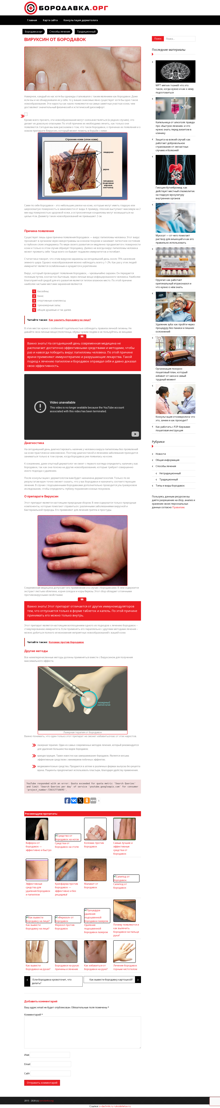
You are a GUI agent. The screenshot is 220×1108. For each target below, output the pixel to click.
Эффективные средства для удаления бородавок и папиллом (38, 889)
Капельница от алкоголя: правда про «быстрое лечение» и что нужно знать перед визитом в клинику (175, 128)
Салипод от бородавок (120, 885)
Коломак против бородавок (94, 844)
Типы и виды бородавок (170, 485)
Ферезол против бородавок (65, 926)
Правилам (178, 507)
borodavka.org (46, 1100)
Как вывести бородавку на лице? (37, 926)
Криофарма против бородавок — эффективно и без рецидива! (66, 889)
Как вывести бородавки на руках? (38, 967)
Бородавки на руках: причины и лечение (67, 967)
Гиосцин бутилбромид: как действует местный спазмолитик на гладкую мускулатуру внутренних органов (175, 193)
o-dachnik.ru (106, 1106)
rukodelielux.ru (122, 1106)
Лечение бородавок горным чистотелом (125, 967)
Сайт (27, 1073)
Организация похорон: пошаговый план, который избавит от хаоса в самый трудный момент (171, 374)
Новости (161, 454)
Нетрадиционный (170, 473)
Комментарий (33, 1014)
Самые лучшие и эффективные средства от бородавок (123, 848)
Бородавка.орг (33, 31)
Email (27, 1064)
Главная (32, 20)
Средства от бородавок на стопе (67, 845)
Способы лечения (60, 31)
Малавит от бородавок (91, 885)
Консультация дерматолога (81, 20)
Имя (26, 1055)
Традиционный (86, 31)
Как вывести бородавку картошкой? (114, 979)
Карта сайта (50, 20)
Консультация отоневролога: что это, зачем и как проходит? (175, 418)
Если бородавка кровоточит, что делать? (49, 980)
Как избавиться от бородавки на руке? (96, 967)
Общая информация (167, 460)
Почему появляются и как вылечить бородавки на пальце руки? (126, 930)
